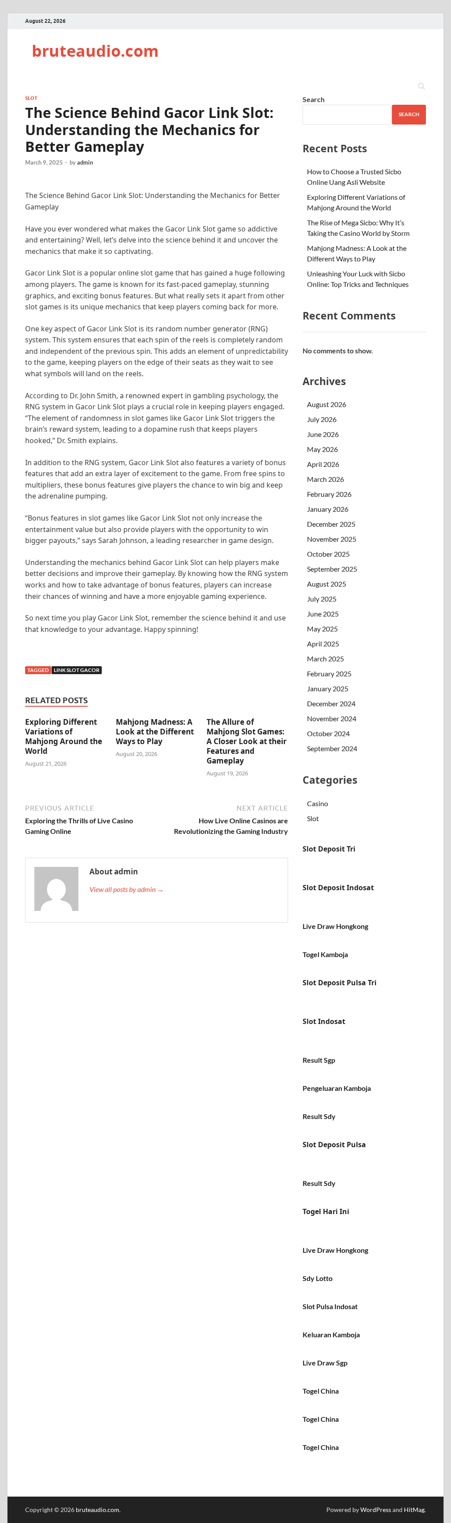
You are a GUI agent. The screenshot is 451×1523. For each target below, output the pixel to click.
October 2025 (328, 554)
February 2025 (329, 673)
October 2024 (328, 733)
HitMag (414, 1509)
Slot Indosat (324, 1021)
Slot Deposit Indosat (338, 887)
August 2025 (326, 584)
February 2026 (329, 494)
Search (314, 99)
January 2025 (327, 688)
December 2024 (331, 703)
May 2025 (322, 628)
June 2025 (323, 613)
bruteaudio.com (95, 51)
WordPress (375, 1509)
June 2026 (323, 434)
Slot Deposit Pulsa (334, 1144)
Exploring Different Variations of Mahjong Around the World (63, 736)
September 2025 (332, 569)
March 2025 (325, 658)
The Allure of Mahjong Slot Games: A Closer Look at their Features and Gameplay (247, 741)
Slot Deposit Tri (329, 849)
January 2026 (327, 509)
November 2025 (331, 539)
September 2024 (332, 748)
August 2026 (326, 404)
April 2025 (323, 643)
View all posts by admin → (126, 889)
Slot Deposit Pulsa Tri (340, 982)
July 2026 (321, 419)
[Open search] (421, 87)
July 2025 (321, 599)
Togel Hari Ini (326, 1211)
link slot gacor (77, 670)
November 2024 (331, 718)
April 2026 (323, 464)
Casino (317, 803)
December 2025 (331, 524)
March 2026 (325, 479)
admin (85, 162)
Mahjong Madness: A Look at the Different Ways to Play (155, 731)
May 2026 (322, 449)
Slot (31, 98)
